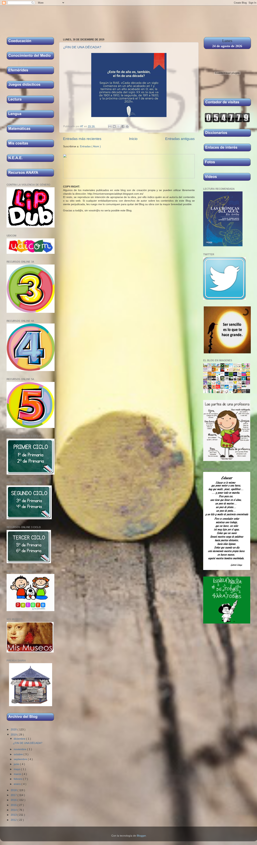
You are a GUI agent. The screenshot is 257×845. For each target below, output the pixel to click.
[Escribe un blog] (114, 126)
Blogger (141, 835)
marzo (18, 774)
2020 (14, 729)
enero (17, 784)
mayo (17, 769)
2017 (14, 795)
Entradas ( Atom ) (90, 146)
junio (17, 764)
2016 (14, 800)
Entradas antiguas (180, 139)
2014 (14, 810)
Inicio (133, 139)
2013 (14, 814)
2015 (14, 805)
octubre (19, 754)
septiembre (21, 759)
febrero (18, 779)
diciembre (20, 738)
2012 (14, 820)
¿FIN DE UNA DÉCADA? (82, 47)
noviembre (20, 749)
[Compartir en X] (118, 126)
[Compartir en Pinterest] (127, 126)
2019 (14, 734)
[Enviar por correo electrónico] (110, 126)
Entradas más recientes (82, 139)
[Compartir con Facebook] (123, 126)
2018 (14, 790)
